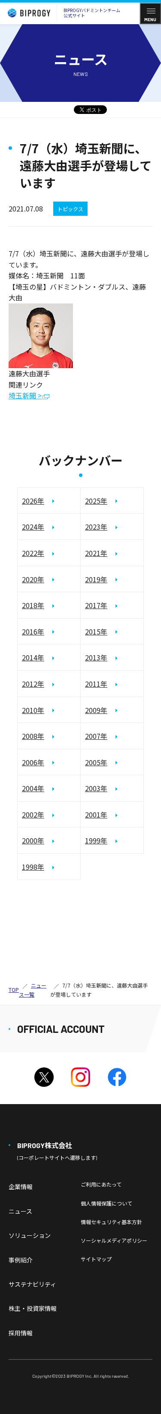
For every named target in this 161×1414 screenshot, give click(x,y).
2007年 (96, 736)
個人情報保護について (106, 1203)
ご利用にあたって (101, 1184)
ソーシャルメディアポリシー (114, 1240)
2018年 (33, 605)
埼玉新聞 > (25, 396)
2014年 (33, 657)
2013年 (96, 657)
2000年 (33, 840)
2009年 (96, 710)
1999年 (96, 840)
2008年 (33, 736)
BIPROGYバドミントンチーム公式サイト (92, 13)
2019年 (96, 579)
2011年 (96, 684)
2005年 (96, 762)
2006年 (33, 762)
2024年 (33, 526)
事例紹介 (21, 1260)
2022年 (33, 553)
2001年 (96, 814)
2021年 (96, 553)
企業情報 (21, 1186)
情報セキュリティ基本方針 (111, 1221)
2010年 (33, 710)
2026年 (33, 501)
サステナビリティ (32, 1284)
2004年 (33, 788)
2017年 (96, 605)
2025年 (96, 501)
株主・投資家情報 (33, 1308)
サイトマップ (96, 1258)
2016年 (33, 631)
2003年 (96, 788)
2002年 (33, 814)
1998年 (33, 867)
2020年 (33, 579)
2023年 (96, 526)
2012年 (33, 684)
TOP (14, 989)
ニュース (20, 1211)
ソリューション (30, 1235)
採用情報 (21, 1333)
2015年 (96, 631)
